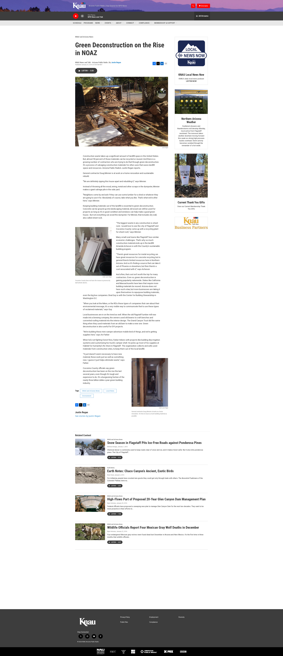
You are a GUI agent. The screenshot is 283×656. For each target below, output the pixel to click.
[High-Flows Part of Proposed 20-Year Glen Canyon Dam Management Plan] (90, 503)
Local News (110, 391)
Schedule (77, 23)
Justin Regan (116, 62)
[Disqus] (141, 579)
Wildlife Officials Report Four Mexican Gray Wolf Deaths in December (153, 527)
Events (108, 23)
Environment (86, 396)
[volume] (82, 16)
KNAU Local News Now (191, 74)
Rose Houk (110, 475)
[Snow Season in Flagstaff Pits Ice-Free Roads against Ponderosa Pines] (90, 447)
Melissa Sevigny (112, 447)
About (118, 23)
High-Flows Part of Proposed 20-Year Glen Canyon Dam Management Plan (156, 499)
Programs (88, 23)
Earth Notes (111, 468)
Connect (130, 23)
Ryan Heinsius (111, 503)
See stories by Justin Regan (87, 416)
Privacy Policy (125, 617)
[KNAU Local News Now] (191, 53)
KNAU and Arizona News (84, 37)
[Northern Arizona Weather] (191, 101)
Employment (153, 617)
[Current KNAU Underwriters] (191, 223)
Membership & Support (164, 23)
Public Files (124, 622)
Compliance (144, 23)
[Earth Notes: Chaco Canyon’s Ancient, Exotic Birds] (90, 475)
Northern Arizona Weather (191, 120)
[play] (75, 16)
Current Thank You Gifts (191, 202)
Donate (204, 6)
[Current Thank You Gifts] (191, 176)
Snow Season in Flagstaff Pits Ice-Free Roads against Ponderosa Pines (154, 443)
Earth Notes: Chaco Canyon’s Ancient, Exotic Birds (140, 471)
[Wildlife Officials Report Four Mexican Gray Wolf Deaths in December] (90, 531)
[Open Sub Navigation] (102, 23)
